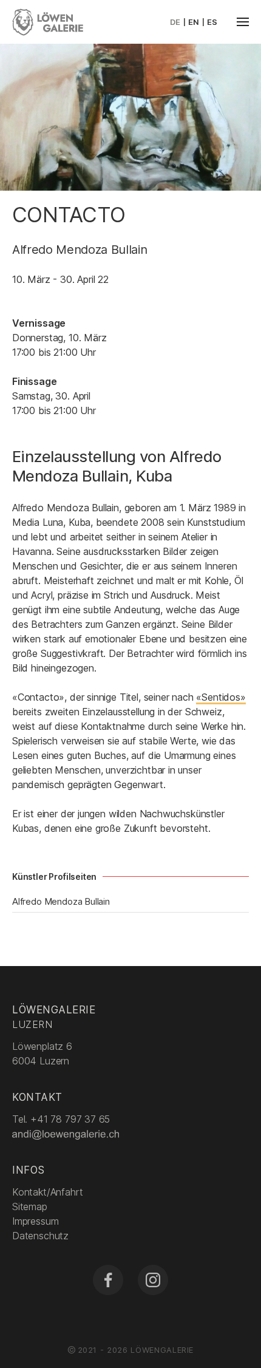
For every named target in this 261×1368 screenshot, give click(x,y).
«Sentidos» (220, 697)
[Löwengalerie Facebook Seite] (108, 1280)
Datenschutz (40, 1236)
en (193, 22)
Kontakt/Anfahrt (47, 1192)
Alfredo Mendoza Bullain (61, 901)
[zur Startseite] (47, 21)
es (212, 22)
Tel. (61, 1119)
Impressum (35, 1221)
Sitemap (29, 1206)
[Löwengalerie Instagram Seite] (153, 1280)
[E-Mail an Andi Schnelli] (66, 1133)
